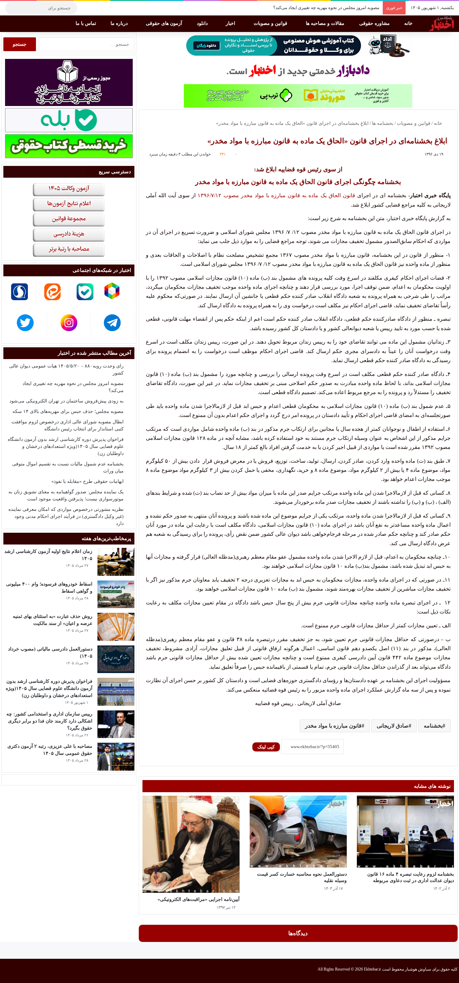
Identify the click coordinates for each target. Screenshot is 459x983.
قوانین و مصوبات (271, 23)
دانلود (203, 23)
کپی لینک (266, 746)
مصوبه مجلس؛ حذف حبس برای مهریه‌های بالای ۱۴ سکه (68, 411)
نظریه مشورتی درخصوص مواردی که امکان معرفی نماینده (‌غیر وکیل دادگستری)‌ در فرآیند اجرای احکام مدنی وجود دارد (66, 516)
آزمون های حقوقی (164, 23)
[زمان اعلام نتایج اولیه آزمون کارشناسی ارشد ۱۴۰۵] (115, 562)
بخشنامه (433, 726)
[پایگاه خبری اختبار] (441, 23)
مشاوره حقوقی (375, 23)
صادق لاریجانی (393, 726)
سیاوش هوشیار (418, 969)
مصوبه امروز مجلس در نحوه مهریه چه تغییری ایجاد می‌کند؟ (326, 7)
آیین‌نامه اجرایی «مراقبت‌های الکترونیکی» (199, 899)
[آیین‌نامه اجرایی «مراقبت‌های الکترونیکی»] (191, 844)
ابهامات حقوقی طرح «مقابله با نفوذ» (87, 481)
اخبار (231, 23)
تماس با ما (86, 23)
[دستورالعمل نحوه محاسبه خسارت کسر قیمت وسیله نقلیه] (298, 832)
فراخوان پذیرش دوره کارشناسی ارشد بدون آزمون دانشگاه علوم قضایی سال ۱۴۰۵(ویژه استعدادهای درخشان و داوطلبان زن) (66, 446)
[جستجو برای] (11, 8)
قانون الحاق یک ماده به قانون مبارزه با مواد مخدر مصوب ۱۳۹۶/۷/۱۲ (277, 195)
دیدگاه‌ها (298, 933)
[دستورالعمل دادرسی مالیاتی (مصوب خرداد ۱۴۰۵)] (115, 659)
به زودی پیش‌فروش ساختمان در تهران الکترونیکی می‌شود (66, 400)
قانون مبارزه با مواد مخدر (333, 726)
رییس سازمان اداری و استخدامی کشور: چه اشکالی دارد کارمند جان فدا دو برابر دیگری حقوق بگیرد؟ (49, 721)
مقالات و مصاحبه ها (326, 23)
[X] (106, 8)
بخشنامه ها (382, 123)
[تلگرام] (86, 8)
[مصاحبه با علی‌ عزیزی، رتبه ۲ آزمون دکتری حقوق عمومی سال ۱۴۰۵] (115, 757)
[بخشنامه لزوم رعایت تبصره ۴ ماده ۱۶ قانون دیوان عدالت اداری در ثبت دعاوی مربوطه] (405, 832)
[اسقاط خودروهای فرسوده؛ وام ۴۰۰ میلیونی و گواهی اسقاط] (115, 594)
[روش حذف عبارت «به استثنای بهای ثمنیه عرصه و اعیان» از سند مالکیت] (115, 627)
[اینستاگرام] (96, 8)
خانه (409, 23)
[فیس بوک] (116, 8)
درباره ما (120, 23)
